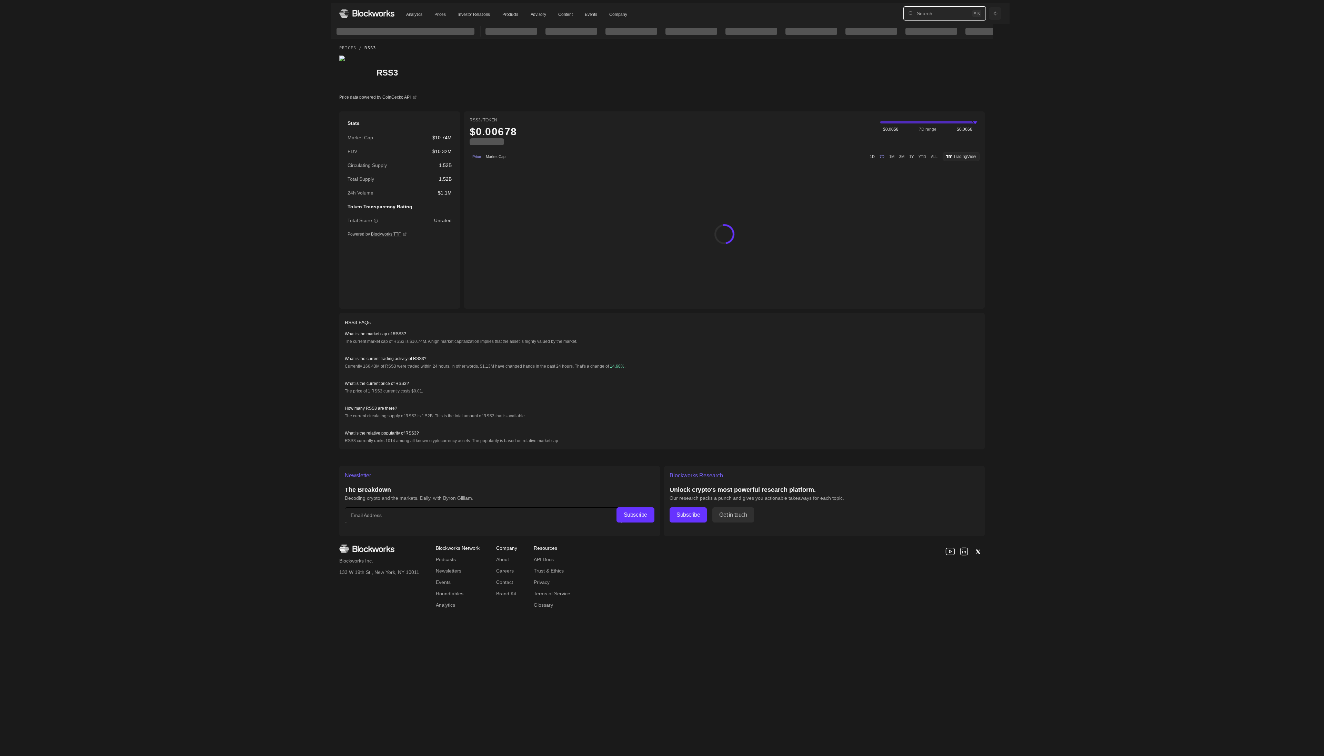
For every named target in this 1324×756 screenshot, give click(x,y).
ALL (934, 157)
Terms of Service (552, 593)
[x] (978, 551)
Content (565, 14)
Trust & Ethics (549, 571)
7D (882, 157)
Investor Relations (474, 14)
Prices (439, 14)
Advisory (538, 14)
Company (618, 14)
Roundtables (449, 593)
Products (510, 14)
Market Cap (495, 157)
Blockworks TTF (386, 234)
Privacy (542, 582)
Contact (504, 582)
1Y (911, 157)
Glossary (543, 605)
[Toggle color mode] (995, 13)
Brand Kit (506, 593)
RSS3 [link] (370, 48)
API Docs (544, 559)
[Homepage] (366, 13)
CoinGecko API (396, 97)
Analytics (414, 14)
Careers (505, 571)
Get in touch (733, 515)
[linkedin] (964, 551)
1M (891, 157)
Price (476, 157)
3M (901, 157)
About (502, 559)
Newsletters (448, 571)
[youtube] (950, 551)
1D (872, 157)
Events (591, 14)
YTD (922, 157)
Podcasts (446, 559)
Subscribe (635, 515)
